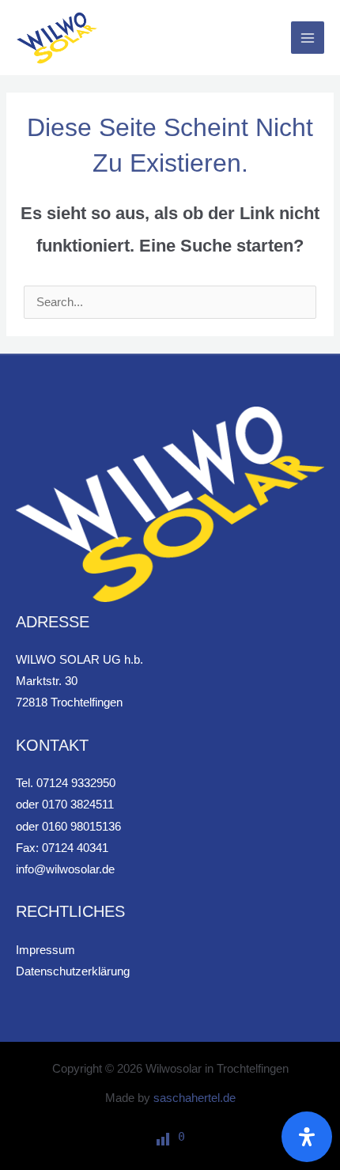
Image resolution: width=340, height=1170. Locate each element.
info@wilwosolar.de (65, 869)
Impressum (45, 950)
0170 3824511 (78, 804)
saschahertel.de (194, 1098)
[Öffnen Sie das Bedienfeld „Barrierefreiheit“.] (306, 1136)
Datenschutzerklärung (73, 971)
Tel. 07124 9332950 (65, 783)
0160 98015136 (81, 826)
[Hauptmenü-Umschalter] (307, 38)
